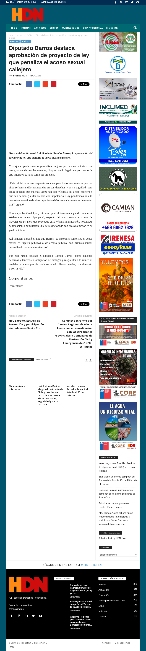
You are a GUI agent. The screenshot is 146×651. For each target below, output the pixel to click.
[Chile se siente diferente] (22, 374)
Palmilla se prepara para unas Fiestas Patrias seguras (114, 505)
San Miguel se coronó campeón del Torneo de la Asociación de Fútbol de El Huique (118, 480)
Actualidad (103, 590)
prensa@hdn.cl (16, 609)
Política (26, 41)
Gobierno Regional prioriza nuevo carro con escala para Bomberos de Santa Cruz (117, 494)
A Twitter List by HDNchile (112, 538)
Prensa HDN (20, 75)
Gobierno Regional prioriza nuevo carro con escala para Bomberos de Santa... (81, 620)
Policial (102, 584)
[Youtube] (137, 2)
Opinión (54, 27)
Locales (102, 616)
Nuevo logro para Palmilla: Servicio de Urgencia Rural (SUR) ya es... (81, 589)
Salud (101, 606)
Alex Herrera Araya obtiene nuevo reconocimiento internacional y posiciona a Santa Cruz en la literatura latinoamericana (116, 518)
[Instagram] (121, 2)
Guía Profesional (93, 27)
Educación (103, 595)
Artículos (40, 27)
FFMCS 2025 (112, 27)
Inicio (14, 27)
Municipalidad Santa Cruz (111, 600)
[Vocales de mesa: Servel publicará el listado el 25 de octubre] (79, 374)
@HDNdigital (92, 565)
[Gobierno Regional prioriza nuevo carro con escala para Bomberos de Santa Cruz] (61, 620)
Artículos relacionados (21, 360)
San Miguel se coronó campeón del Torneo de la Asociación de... (81, 604)
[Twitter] (132, 2)
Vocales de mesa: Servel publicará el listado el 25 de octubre (77, 391)
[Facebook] (115, 2)
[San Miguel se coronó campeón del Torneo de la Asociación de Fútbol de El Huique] (61, 605)
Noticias (26, 27)
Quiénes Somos (70, 27)
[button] (135, 28)
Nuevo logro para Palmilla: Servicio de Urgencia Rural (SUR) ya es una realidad (117, 467)
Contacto (106, 642)
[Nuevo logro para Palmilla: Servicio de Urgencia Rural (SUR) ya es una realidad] (61, 589)
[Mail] (126, 2)
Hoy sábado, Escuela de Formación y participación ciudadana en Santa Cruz (26, 324)
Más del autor (42, 360)
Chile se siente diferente (17, 388)
